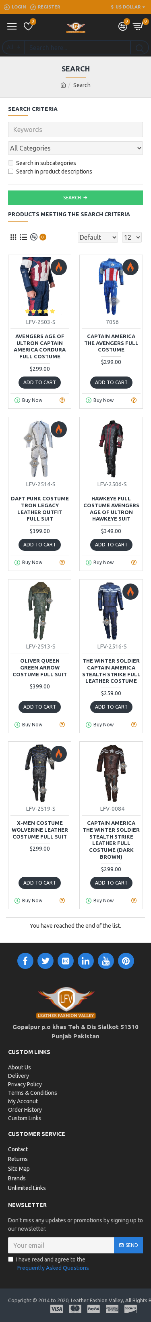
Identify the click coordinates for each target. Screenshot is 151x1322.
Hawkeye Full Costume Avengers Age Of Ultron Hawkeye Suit (111, 509)
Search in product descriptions (54, 171)
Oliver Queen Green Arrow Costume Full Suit (39, 667)
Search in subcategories (46, 163)
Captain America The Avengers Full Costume (111, 343)
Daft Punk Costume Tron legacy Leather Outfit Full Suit (40, 509)
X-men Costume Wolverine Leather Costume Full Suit (40, 829)
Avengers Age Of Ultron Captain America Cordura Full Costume (40, 346)
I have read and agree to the (52, 1263)
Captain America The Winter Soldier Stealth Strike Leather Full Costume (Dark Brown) (111, 840)
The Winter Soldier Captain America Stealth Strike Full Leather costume (111, 671)
